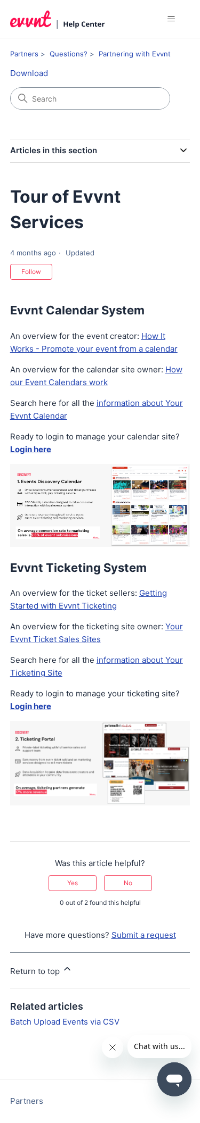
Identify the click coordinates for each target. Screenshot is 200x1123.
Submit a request (143, 935)
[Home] (57, 19)
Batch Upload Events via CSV (64, 1022)
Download (29, 73)
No (128, 883)
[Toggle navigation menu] (171, 19)
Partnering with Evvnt (135, 53)
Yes (72, 883)
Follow (31, 272)
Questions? (68, 53)
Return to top (36, 971)
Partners (24, 53)
